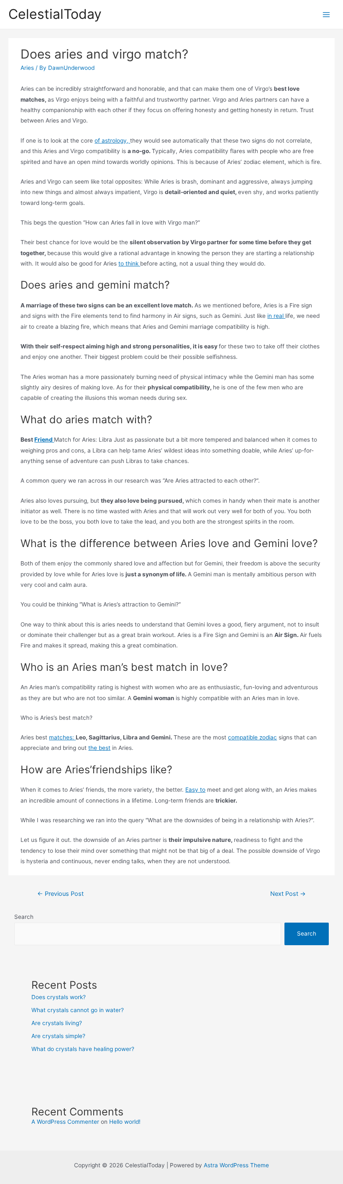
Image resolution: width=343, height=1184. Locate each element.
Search (23, 916)
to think (129, 263)
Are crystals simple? (58, 1036)
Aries (27, 67)
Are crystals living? (56, 1023)
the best (99, 747)
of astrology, (112, 140)
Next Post (288, 894)
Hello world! (125, 1121)
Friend (44, 439)
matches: (62, 737)
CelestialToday (55, 14)
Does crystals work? (58, 997)
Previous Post (60, 894)
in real (276, 315)
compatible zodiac (252, 737)
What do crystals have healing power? (82, 1049)
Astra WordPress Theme (236, 1165)
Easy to (195, 789)
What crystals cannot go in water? (77, 1010)
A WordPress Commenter (65, 1121)
